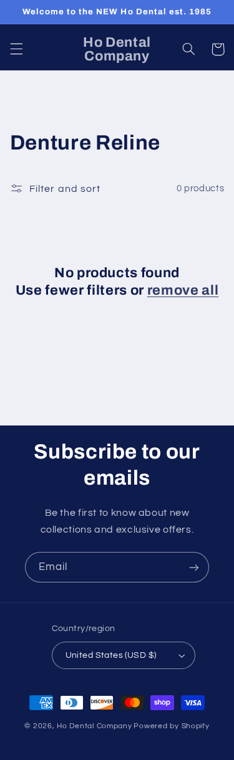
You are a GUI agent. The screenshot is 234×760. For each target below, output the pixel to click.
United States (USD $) (111, 655)
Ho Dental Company (94, 726)
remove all (183, 290)
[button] (16, 49)
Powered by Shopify (171, 726)
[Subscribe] (194, 567)
